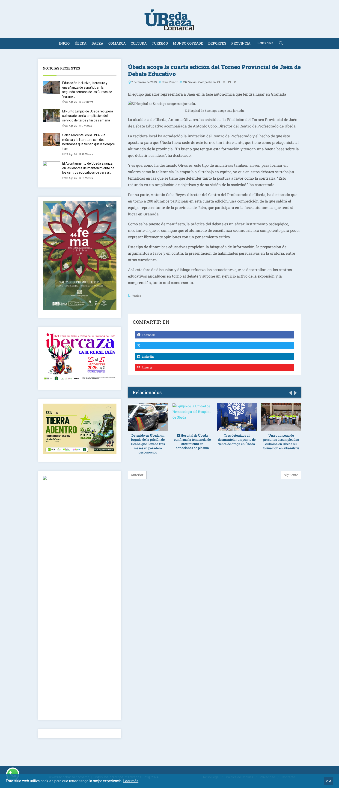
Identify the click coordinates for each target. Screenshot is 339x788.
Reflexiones (265, 43)
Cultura (139, 43)
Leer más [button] (130, 781)
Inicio (64, 43)
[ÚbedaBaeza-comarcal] (169, 19)
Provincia (240, 43)
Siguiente (291, 475)
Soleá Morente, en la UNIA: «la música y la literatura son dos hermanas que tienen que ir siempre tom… (88, 142)
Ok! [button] (328, 781)
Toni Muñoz (170, 82)
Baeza (97, 43)
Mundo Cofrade (188, 43)
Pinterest (147, 367)
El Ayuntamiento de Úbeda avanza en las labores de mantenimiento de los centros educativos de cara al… (88, 168)
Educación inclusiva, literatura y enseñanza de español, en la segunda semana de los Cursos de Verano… (87, 89)
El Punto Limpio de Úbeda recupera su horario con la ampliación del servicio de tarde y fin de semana (87, 115)
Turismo (160, 43)
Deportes (217, 43)
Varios (136, 295)
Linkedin (147, 356)
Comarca (117, 43)
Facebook (148, 335)
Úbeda (80, 43)
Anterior (137, 475)
